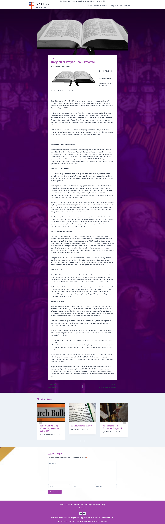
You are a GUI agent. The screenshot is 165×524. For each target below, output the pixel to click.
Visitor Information (72, 504)
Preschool (96, 504)
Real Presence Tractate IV (108, 386)
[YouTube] (84, 513)
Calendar (118, 6)
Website (99, 486)
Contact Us (127, 6)
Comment (53, 463)
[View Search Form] (134, 5)
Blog (112, 6)
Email (75, 486)
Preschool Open (53, 386)
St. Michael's (56, 66)
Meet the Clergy (86, 504)
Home (90, 6)
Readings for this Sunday (81, 426)
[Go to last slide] (40, 421)
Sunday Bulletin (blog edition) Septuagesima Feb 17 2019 (49, 428)
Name (51, 486)
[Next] (124, 421)
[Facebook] (80, 513)
